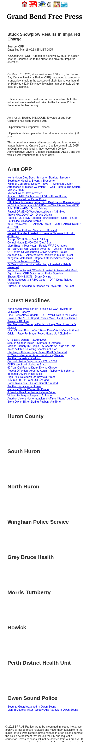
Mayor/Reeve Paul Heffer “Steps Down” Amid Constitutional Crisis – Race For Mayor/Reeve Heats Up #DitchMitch (43, 332)
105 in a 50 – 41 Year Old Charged (28, 380)
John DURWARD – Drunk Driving (27, 208)
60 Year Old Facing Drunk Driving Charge (32, 367)
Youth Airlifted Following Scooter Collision (32, 349)
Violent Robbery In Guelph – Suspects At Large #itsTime (41, 345)
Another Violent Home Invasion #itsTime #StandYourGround (43, 398)
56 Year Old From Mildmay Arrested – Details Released (40, 248)
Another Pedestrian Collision (24, 358)
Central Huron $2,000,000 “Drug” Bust (29, 242)
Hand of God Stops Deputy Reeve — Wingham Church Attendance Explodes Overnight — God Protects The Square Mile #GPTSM (44, 186)
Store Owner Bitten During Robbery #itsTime (34, 401)
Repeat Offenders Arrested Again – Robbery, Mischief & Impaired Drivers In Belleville (40, 372)
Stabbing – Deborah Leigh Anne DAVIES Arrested (37, 352)
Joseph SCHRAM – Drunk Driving (27, 239)
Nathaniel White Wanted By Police (28, 389)
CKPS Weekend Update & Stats (26, 364)
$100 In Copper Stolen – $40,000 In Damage (34, 342)
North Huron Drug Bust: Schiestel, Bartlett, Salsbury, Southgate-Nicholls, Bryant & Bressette (39, 179)
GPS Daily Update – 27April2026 (27, 339)
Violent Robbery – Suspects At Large (29, 395)
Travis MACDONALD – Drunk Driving (29, 214)
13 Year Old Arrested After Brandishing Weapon (35, 355)
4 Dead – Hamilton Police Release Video (31, 392)
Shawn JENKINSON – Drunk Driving (29, 276)
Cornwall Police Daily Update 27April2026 (32, 361)
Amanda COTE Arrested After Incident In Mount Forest (40, 254)
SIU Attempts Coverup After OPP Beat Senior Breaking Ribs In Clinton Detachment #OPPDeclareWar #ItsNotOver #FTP (43, 204)
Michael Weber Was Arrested (24, 193)
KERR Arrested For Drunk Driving (27, 199)
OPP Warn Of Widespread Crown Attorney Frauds (37, 251)
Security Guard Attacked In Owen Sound (31, 706)
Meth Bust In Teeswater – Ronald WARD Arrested (37, 245)
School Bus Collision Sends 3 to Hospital (32, 230)
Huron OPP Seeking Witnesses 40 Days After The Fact (40, 285)
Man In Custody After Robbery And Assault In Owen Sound (42, 709)
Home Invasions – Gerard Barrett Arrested (32, 383)
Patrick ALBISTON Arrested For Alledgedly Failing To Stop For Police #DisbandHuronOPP (42, 219)
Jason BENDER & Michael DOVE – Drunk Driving (37, 196)
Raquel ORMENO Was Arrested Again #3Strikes (36, 211)
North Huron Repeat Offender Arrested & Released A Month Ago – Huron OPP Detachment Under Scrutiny (42, 272)
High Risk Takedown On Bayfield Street (31, 376)
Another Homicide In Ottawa (24, 386)
